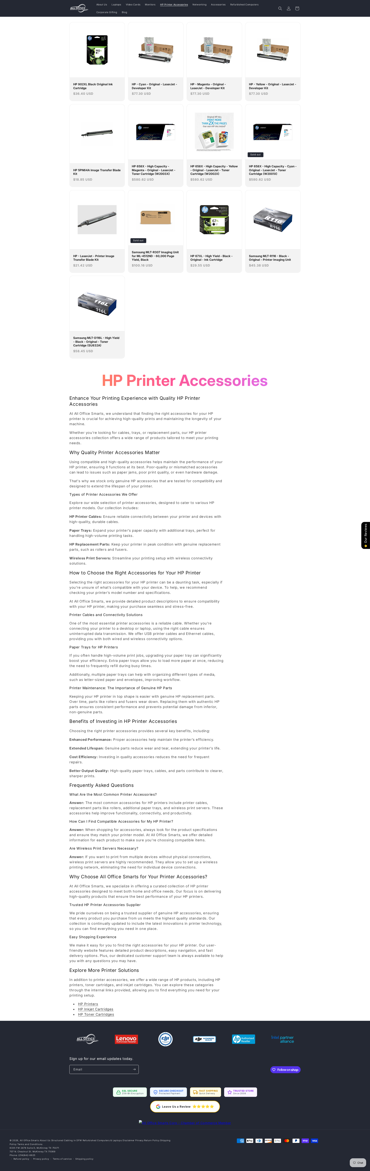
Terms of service (62, 1159)
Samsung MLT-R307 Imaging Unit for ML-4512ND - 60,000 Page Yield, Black (155, 256)
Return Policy (151, 1140)
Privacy (139, 1140)
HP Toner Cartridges (96, 1014)
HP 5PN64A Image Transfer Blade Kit (97, 172)
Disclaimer (129, 1140)
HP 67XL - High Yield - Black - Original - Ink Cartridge (211, 258)
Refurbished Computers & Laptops (102, 1140)
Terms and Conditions (30, 1144)
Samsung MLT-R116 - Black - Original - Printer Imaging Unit (270, 258)
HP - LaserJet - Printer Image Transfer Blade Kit (93, 258)
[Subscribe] (134, 1069)
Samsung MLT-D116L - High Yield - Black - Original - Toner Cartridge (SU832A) (96, 341)
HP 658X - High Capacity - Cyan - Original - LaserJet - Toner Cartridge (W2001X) (273, 170)
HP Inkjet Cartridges (96, 1009)
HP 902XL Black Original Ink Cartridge (93, 86)
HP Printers (88, 1004)
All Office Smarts (29, 1140)
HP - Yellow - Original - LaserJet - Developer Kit (272, 86)
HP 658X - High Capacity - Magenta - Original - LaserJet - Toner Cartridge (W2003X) (153, 170)
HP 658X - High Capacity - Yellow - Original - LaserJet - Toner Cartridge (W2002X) (214, 170)
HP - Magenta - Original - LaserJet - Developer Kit (208, 86)
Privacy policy (41, 1159)
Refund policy (21, 1159)
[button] (280, 8)
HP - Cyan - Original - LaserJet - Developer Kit (154, 86)
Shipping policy (84, 1159)
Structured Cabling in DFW (66, 1140)
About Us (45, 1140)
